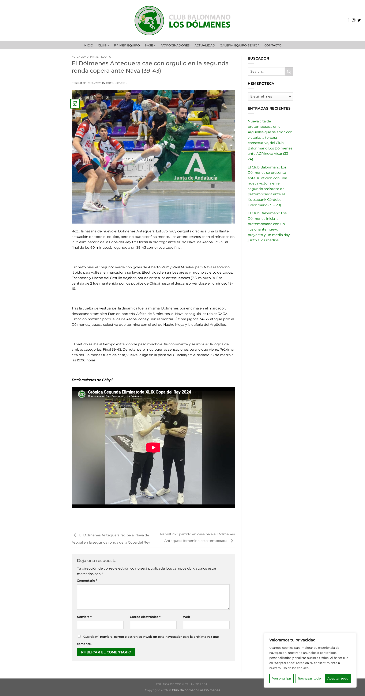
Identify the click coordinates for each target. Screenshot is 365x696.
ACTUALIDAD (205, 45)
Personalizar (281, 678)
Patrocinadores (175, 45)
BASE (148, 45)
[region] (310, 660)
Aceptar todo (338, 678)
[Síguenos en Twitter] (359, 20)
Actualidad (80, 56)
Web (186, 617)
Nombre (84, 617)
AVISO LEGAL (200, 684)
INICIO (88, 45)
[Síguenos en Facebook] (348, 20)
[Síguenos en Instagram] (353, 20)
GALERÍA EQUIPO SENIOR (240, 45)
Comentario (87, 580)
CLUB (102, 45)
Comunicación (116, 82)
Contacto (273, 45)
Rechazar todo (309, 678)
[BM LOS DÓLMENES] (182, 21)
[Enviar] (289, 71)
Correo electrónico (145, 617)
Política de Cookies (172, 684)
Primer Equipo (127, 45)
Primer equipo (100, 56)
